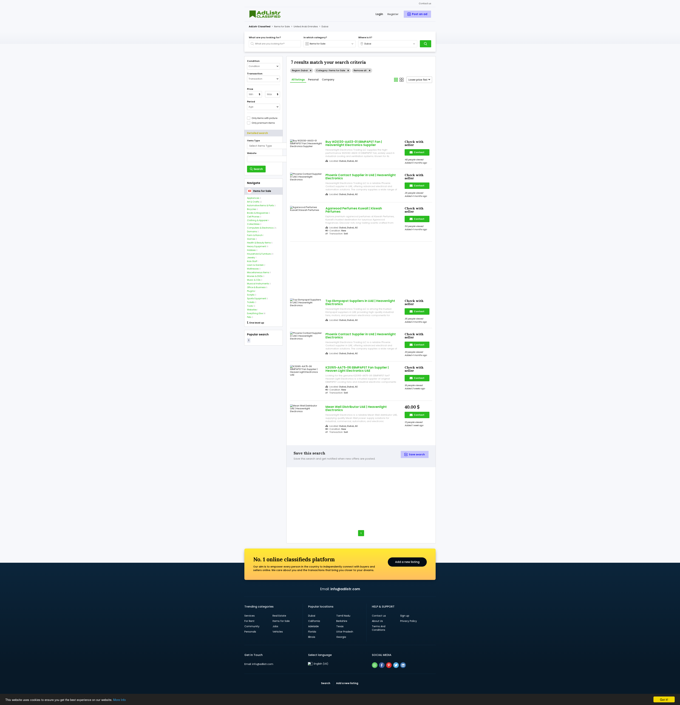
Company (328, 79)
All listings (298, 79)
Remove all (360, 70)
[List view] (396, 80)
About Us (377, 621)
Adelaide (313, 626)
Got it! (664, 699)
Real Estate (279, 615)
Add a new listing (407, 562)
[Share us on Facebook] (382, 665)
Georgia (341, 637)
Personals (250, 631)
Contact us (425, 3)
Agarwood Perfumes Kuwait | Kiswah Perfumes (353, 210)
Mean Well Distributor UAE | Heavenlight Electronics (356, 408)
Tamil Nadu (343, 615)
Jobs (275, 626)
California (314, 621)
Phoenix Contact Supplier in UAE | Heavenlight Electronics (360, 176)
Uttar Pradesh (344, 631)
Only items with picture (264, 118)
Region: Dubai (300, 70)
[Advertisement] (263, 402)
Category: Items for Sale (330, 70)
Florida (312, 631)
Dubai (311, 615)
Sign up (404, 615)
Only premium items (263, 122)
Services (249, 615)
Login (379, 14)
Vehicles (278, 631)
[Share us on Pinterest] (389, 665)
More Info (119, 699)
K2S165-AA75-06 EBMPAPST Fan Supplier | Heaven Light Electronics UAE (357, 369)
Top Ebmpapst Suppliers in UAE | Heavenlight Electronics (360, 302)
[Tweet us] (396, 665)
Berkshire (341, 621)
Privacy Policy (408, 621)
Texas (340, 626)
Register (392, 14)
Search (325, 683)
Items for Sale (281, 621)
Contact (418, 152)
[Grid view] (401, 80)
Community (251, 626)
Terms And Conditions (378, 628)
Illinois (311, 637)
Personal (313, 79)
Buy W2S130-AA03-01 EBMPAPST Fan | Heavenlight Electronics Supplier (353, 143)
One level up (256, 322)
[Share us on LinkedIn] (403, 665)
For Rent (249, 621)
